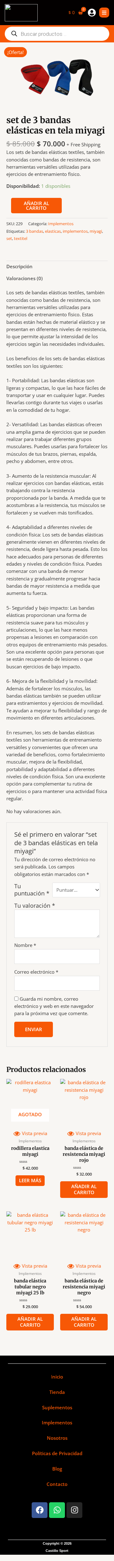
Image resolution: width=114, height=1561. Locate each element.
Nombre (25, 945)
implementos (75, 231)
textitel (20, 238)
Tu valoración (34, 905)
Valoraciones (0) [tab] (24, 278)
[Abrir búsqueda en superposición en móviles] (57, 34)
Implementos (60, 223)
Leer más (30, 1180)
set (9, 238)
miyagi (96, 231)
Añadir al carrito (36, 205)
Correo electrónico (36, 972)
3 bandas (34, 231)
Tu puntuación (31, 890)
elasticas (53, 231)
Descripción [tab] (19, 266)
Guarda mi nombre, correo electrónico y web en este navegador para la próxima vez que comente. (54, 1006)
